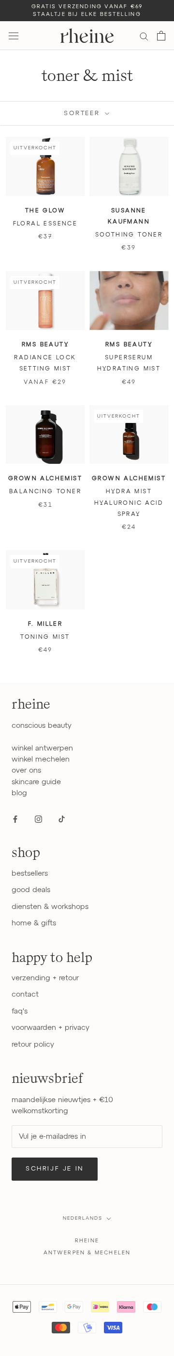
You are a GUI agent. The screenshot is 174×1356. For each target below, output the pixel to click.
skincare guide (36, 782)
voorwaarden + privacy (50, 1027)
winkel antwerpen (42, 748)
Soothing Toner (129, 235)
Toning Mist (45, 637)
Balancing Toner (45, 492)
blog (19, 793)
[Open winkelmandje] (161, 35)
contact (25, 994)
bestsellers (30, 873)
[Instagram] (38, 818)
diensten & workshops (50, 906)
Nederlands (82, 1218)
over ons (26, 770)
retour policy (33, 1044)
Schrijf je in (55, 1169)
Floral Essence (45, 224)
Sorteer (83, 113)
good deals (31, 890)
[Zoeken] (144, 36)
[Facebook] (15, 818)
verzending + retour (45, 978)
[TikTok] (61, 818)
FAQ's (20, 1011)
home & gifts (34, 923)
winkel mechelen (41, 759)
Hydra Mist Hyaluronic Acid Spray (128, 503)
